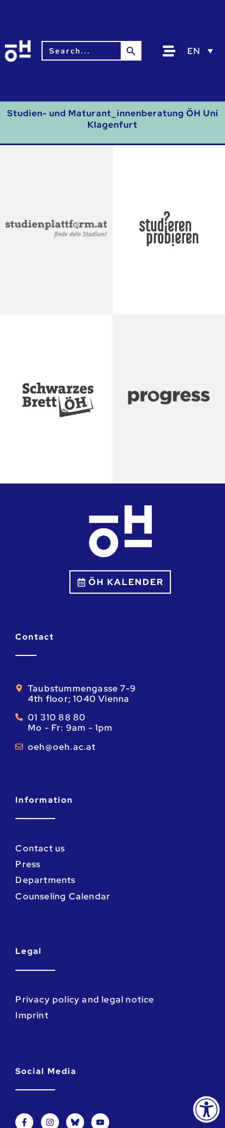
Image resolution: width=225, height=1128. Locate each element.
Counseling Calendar (62, 896)
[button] (169, 51)
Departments (45, 880)
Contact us (40, 848)
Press (27, 864)
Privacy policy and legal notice (84, 999)
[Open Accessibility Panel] (206, 1109)
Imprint (31, 1015)
